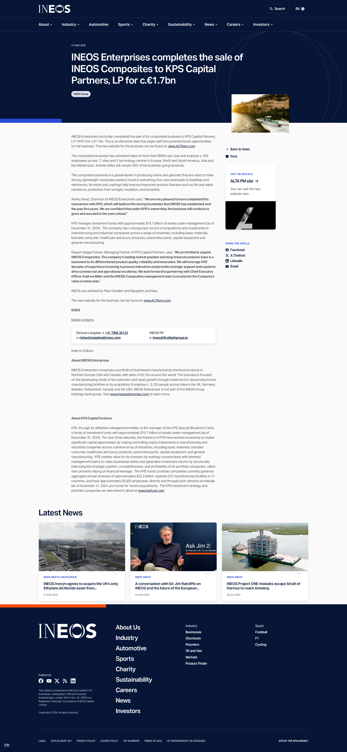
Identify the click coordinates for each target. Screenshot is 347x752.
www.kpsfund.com (151, 491)
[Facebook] (41, 680)
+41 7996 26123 (116, 333)
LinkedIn (236, 261)
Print (233, 156)
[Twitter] (57, 680)
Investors (261, 24)
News (209, 24)
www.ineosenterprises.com (129, 394)
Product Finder (196, 663)
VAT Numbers (131, 741)
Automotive (98, 24)
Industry (69, 24)
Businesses (193, 632)
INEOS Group (81, 93)
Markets (191, 657)
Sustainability (180, 24)
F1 (257, 638)
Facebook (237, 250)
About (44, 24)
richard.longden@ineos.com (100, 338)
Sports (124, 24)
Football (261, 632)
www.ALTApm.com (181, 146)
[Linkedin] (73, 680)
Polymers (192, 644)
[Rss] (65, 680)
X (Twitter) (237, 255)
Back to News (240, 149)
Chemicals (193, 638)
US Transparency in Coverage (186, 741)
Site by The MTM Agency (293, 741)
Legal (42, 741)
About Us (128, 627)
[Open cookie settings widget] (7, 745)
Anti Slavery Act (61, 741)
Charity (149, 24)
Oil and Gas (194, 651)
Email (234, 266)
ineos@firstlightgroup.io (170, 338)
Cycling (260, 644)
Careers (233, 24)
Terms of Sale (153, 741)
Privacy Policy (86, 741)
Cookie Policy (109, 741)
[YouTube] (49, 680)
